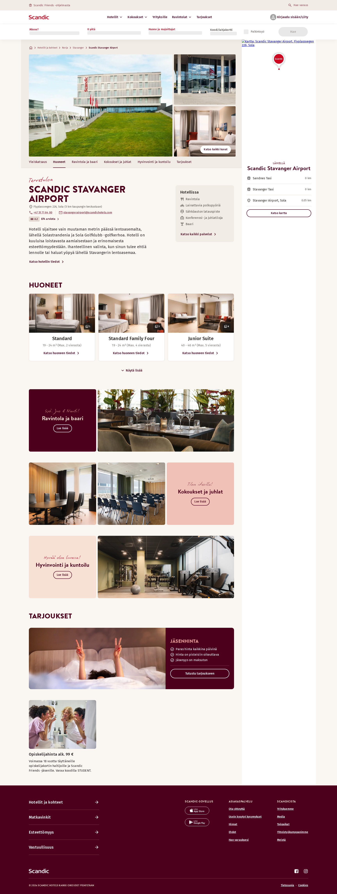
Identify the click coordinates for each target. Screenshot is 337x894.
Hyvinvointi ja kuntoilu (154, 162)
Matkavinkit (40, 817)
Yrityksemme (285, 809)
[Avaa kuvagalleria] (62, 313)
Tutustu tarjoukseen (200, 673)
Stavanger (78, 47)
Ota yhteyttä (237, 809)
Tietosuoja (287, 885)
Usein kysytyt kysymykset (245, 816)
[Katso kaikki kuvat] (100, 105)
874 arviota (48, 219)
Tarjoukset (204, 17)
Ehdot (232, 832)
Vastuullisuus (41, 847)
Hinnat (233, 824)
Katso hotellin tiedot (44, 262)
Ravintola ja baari (85, 162)
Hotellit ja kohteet (47, 47)
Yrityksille (160, 17)
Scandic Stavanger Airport (103, 47)
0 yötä (91, 29)
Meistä (281, 840)
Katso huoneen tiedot (59, 353)
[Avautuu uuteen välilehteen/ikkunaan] (197, 813)
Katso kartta (279, 213)
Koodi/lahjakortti (221, 30)
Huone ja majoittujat (162, 29)
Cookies (303, 885)
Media (281, 816)
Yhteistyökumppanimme (292, 832)
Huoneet (59, 162)
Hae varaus (301, 5)
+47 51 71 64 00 (43, 212)
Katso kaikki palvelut (196, 234)
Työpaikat (283, 824)
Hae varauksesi (239, 840)
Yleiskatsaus (38, 162)
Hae (293, 32)
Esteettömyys (41, 832)
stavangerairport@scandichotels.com (87, 212)
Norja (65, 47)
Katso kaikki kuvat (215, 149)
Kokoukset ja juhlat (117, 162)
